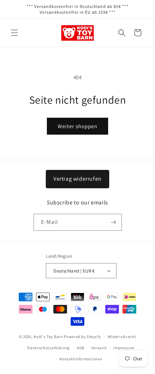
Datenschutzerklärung (48, 347)
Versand (99, 347)
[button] (14, 33)
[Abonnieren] (113, 222)
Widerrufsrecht (122, 336)
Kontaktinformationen (80, 358)
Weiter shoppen (77, 126)
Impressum (123, 347)
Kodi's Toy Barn (48, 336)
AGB (80, 347)
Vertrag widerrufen (77, 179)
